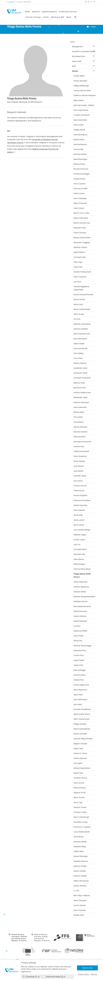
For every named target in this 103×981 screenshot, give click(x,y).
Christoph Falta (80, 257)
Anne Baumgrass (80, 134)
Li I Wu (76, 890)
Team (93, 26)
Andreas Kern (79, 446)
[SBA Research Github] (94, 2)
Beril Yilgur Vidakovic (82, 895)
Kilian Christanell (80, 203)
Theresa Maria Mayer (82, 569)
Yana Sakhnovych (80, 699)
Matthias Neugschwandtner (85, 596)
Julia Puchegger (80, 670)
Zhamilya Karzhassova (82, 441)
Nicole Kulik (78, 515)
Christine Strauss (80, 778)
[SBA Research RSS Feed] (92, 2)
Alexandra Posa (80, 650)
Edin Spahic (78, 763)
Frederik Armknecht (82, 115)
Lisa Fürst (77, 282)
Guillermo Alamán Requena (85, 95)
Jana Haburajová (80, 338)
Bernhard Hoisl (80, 388)
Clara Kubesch (79, 510)
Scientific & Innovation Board (83, 51)
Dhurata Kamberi (81, 432)
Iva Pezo (77, 626)
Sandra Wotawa (80, 886)
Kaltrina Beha (79, 139)
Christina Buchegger (82, 174)
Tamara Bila (78, 149)
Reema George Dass (82, 223)
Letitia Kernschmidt (81, 451)
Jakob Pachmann (80, 611)
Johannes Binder (80, 154)
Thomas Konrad (80, 486)
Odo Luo (77, 544)
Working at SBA (57, 17)
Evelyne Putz (79, 680)
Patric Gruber (79, 314)
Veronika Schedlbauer (82, 709)
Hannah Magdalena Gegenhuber (81, 288)
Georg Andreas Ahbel (82, 90)
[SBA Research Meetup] (89, 2)
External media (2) (54, 976)
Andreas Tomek (80, 807)
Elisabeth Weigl (80, 846)
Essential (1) (31, 976)
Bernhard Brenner (81, 169)
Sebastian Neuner (81, 601)
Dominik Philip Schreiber (83, 739)
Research (36, 11)
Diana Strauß (79, 783)
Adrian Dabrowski (81, 218)
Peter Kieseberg (80, 456)
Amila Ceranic (79, 193)
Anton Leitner (79, 520)
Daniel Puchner (80, 675)
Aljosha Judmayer (81, 427)
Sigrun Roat (78, 694)
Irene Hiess (78, 358)
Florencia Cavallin (80, 188)
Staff (74, 66)
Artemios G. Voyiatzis (82, 827)
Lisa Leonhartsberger (82, 530)
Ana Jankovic (79, 422)
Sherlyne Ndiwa (80, 592)
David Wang (78, 837)
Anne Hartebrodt (80, 348)
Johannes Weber (80, 842)
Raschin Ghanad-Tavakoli (83, 294)
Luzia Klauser (79, 466)
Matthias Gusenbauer (82, 324)
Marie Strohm (79, 797)
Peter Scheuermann (82, 719)
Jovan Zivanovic (80, 910)
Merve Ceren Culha (81, 213)
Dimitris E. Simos (80, 753)
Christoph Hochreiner (82, 378)
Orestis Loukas (79, 540)
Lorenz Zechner (80, 905)
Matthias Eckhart (80, 247)
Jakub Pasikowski (80, 621)
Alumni (75, 71)
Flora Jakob (78, 417)
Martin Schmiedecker (82, 729)
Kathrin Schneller (80, 734)
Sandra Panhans (80, 616)
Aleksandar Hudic (80, 397)
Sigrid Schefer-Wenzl (82, 714)
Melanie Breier (79, 164)
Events (46, 17)
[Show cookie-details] (39, 977)
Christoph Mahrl (80, 549)
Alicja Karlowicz (80, 437)
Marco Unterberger (81, 817)
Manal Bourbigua (80, 159)
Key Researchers (78, 56)
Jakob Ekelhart (79, 252)
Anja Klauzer (79, 471)
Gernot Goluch (79, 299)
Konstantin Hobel (80, 373)
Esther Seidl (78, 748)
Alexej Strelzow (80, 788)
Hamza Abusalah (80, 81)
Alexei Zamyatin (80, 900)
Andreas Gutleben (81, 329)
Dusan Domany (80, 232)
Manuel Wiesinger (81, 856)
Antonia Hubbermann (82, 392)
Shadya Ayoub (79, 130)
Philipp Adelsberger (81, 86)
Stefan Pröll (78, 665)
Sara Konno (78, 481)
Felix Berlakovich (80, 144)
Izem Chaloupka (80, 198)
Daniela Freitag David (82, 272)
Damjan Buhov (79, 179)
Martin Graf (78, 304)
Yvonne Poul (78, 655)
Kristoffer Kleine (80, 476)
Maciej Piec (78, 641)
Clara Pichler (79, 636)
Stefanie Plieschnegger (83, 646)
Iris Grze (77, 319)
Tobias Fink (78, 267)
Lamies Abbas (79, 76)
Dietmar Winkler (80, 866)
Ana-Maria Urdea (80, 822)
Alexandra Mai (79, 554)
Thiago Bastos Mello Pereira (82, 575)
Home (27, 11)
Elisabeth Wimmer (81, 861)
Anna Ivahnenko (80, 407)
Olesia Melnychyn (80, 582)
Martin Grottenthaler (82, 309)
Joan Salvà (78, 704)
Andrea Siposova (80, 758)
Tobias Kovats (79, 490)
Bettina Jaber (79, 412)
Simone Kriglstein (80, 495)
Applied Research (49, 11)
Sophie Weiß (79, 851)
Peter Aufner (79, 125)
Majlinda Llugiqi (80, 535)
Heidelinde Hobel (80, 368)
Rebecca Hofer (79, 383)
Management (77, 46)
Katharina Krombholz (82, 500)
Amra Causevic (80, 184)
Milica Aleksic (79, 100)
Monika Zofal (79, 915)
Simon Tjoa (78, 802)
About (68, 17)
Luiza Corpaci (79, 208)
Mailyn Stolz (78, 773)
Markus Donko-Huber (82, 237)
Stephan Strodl (79, 792)
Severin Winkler (80, 871)
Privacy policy (83, 974)
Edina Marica (79, 559)
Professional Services (68, 11)
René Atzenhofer (80, 120)
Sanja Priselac (79, 660)
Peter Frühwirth (80, 277)
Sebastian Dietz (80, 228)
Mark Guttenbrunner (82, 334)
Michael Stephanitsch (82, 768)
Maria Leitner (79, 525)
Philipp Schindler (80, 724)
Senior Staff (76, 61)
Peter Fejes (78, 262)
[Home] (88, 26)
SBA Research (14, 11)
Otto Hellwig (79, 353)
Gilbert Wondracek (81, 881)
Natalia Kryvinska (80, 505)
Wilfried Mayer (79, 564)
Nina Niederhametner (82, 606)
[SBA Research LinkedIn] (86, 2)
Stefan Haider (79, 343)
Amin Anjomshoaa (81, 110)
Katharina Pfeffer (80, 631)
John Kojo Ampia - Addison (84, 105)
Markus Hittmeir (80, 363)
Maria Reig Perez (80, 690)
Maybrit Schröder (80, 744)
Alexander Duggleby (82, 242)
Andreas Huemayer (81, 402)
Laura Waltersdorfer (82, 832)
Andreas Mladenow (81, 587)
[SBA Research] (11, 970)
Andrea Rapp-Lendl (81, 685)
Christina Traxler (80, 812)
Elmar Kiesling (79, 461)
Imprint (94, 974)
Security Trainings (33, 17)
